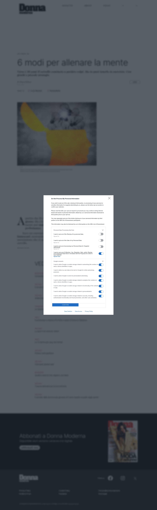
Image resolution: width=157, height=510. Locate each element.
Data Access (78, 311)
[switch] (101, 234)
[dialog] (78, 255)
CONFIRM (65, 305)
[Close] (110, 199)
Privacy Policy (89, 311)
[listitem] (78, 230)
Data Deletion (68, 311)
